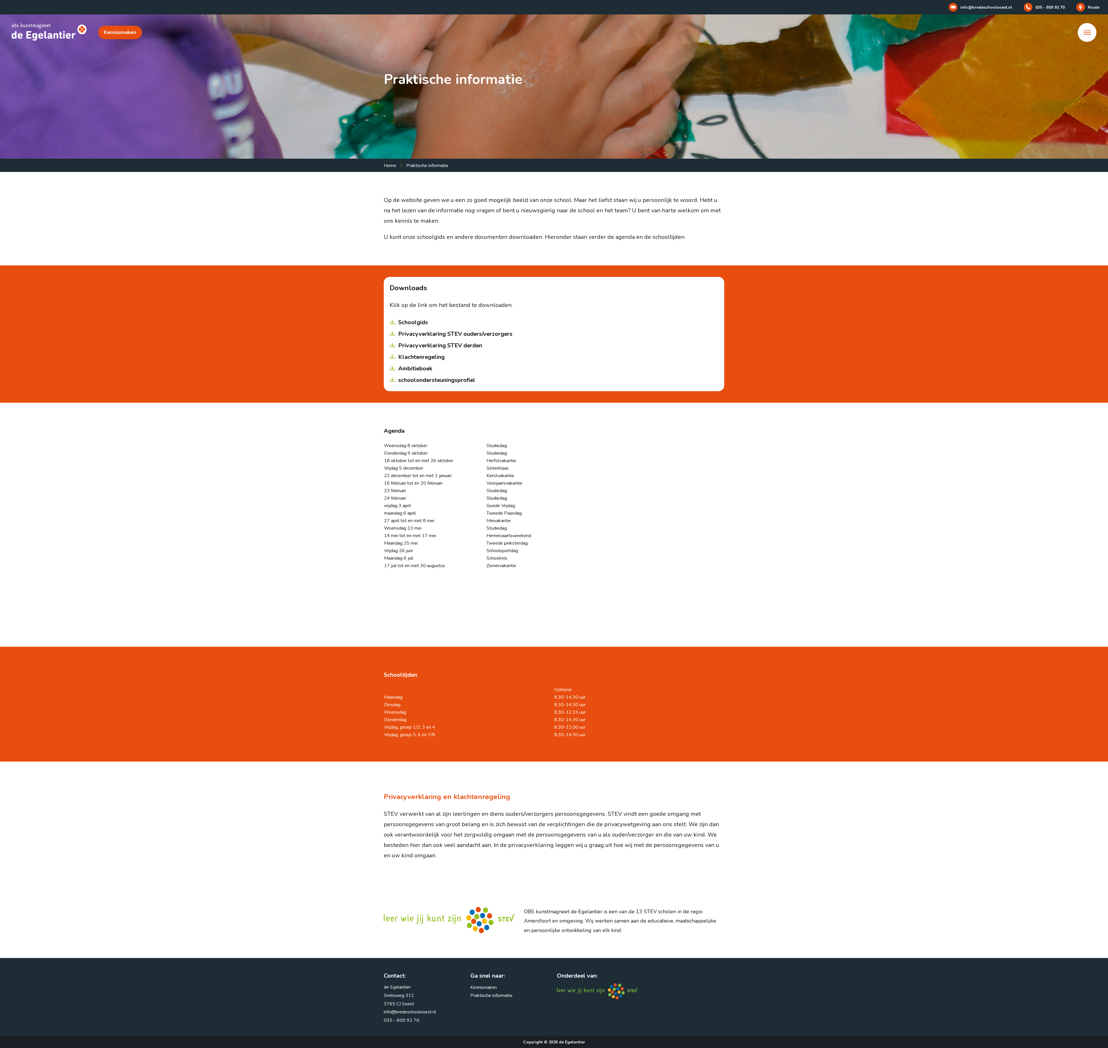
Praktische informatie (491, 995)
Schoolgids (413, 322)
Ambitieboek (415, 368)
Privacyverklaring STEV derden (440, 345)
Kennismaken (120, 32)
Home (390, 165)
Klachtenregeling (421, 357)
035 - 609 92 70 (401, 1020)
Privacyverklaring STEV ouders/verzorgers (455, 334)
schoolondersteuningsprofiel (436, 380)
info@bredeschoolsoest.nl (410, 1012)
